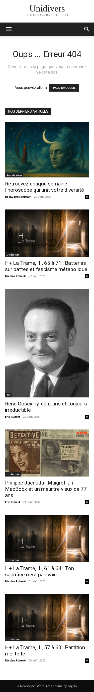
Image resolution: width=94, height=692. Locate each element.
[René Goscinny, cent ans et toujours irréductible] (47, 343)
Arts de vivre (14, 175)
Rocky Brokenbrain (18, 196)
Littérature (13, 254)
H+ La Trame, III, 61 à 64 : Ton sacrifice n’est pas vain (39, 571)
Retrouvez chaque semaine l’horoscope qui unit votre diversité (44, 187)
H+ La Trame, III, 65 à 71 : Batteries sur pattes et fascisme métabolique (46, 266)
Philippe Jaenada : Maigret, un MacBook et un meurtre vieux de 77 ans (46, 489)
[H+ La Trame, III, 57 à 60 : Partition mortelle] (47, 617)
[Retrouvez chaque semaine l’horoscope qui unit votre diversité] (47, 149)
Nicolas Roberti (15, 276)
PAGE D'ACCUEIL (64, 88)
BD (8, 395)
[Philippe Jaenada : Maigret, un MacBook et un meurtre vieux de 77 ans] (47, 453)
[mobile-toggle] (9, 29)
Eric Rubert (12, 416)
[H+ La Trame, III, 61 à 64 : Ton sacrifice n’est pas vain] (47, 538)
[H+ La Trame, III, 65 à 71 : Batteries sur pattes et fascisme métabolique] (47, 233)
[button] (87, 29)
